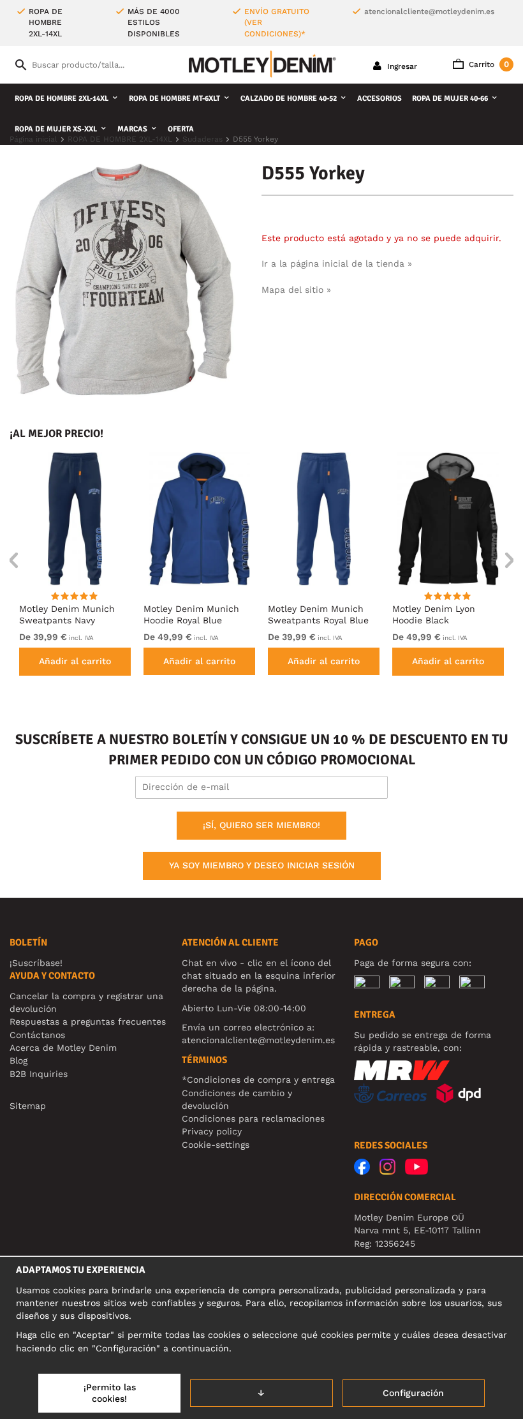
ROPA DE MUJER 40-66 (450, 98)
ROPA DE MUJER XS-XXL (56, 129)
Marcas (132, 129)
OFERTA (181, 129)
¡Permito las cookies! (110, 1393)
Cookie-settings (215, 1145)
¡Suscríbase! (36, 963)
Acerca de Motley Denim (63, 1048)
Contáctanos (37, 1035)
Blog (18, 1060)
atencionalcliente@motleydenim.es (429, 11)
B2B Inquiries (39, 1074)
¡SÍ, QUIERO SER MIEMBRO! (261, 825)
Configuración (413, 1393)
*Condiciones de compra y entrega (258, 1079)
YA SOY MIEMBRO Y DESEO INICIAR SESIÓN (262, 865)
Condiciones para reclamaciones (253, 1118)
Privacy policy (212, 1131)
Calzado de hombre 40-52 (288, 98)
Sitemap (28, 1106)
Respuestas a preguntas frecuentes (88, 1021)
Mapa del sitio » (296, 290)
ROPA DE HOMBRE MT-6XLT (174, 98)
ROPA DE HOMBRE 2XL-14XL (61, 98)
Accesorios (379, 98)
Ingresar (401, 66)
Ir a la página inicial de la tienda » (337, 263)
